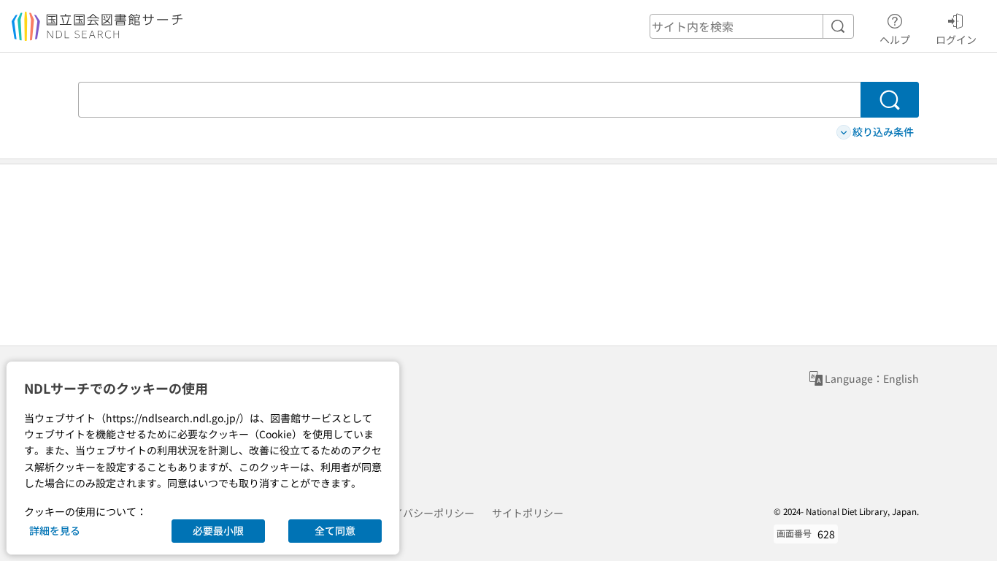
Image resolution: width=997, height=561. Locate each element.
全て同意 (335, 530)
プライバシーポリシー (423, 512)
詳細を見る (54, 530)
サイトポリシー (527, 512)
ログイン (956, 39)
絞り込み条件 (883, 131)
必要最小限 (218, 530)
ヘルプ (894, 39)
